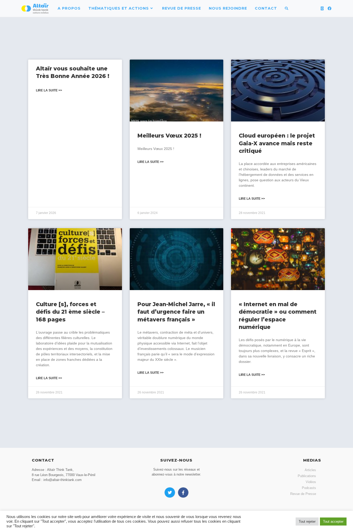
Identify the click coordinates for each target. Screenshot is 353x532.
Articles (310, 470)
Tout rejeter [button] (307, 521)
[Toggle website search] (286, 8)
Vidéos (311, 482)
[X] (322, 8)
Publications (307, 476)
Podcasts (309, 488)
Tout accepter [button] (333, 521)
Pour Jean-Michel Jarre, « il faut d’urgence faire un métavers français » (176, 312)
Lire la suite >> (49, 90)
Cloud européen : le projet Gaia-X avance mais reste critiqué (277, 143)
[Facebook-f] (183, 492)
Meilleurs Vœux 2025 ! (169, 135)
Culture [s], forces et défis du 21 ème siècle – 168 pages (70, 312)
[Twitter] (169, 492)
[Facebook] (330, 8)
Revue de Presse (303, 494)
